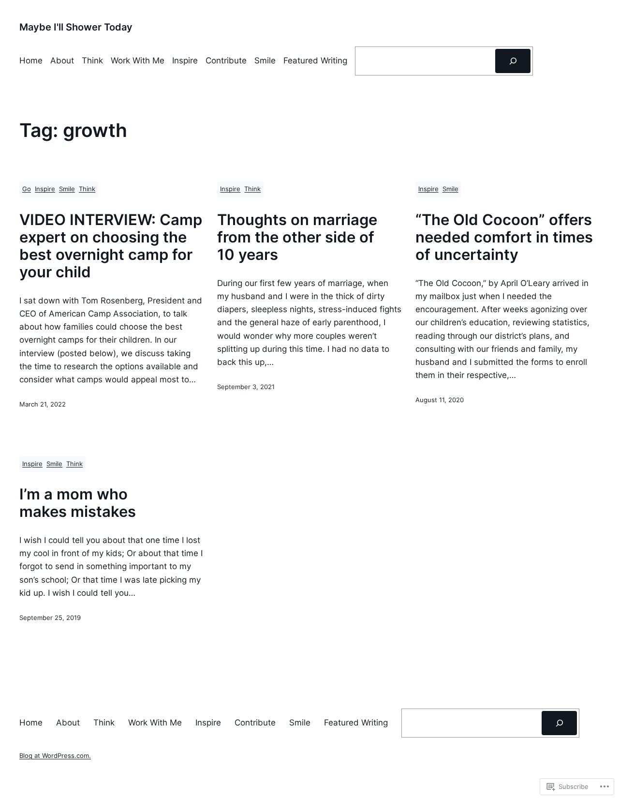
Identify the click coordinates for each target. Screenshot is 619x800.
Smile (67, 189)
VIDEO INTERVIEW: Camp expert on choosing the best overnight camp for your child (110, 246)
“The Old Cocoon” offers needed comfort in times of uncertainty (504, 237)
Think (87, 189)
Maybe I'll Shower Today (76, 27)
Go (26, 189)
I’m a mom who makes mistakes (77, 502)
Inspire (45, 189)
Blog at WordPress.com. (55, 755)
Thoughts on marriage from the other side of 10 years (297, 237)
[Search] (513, 61)
